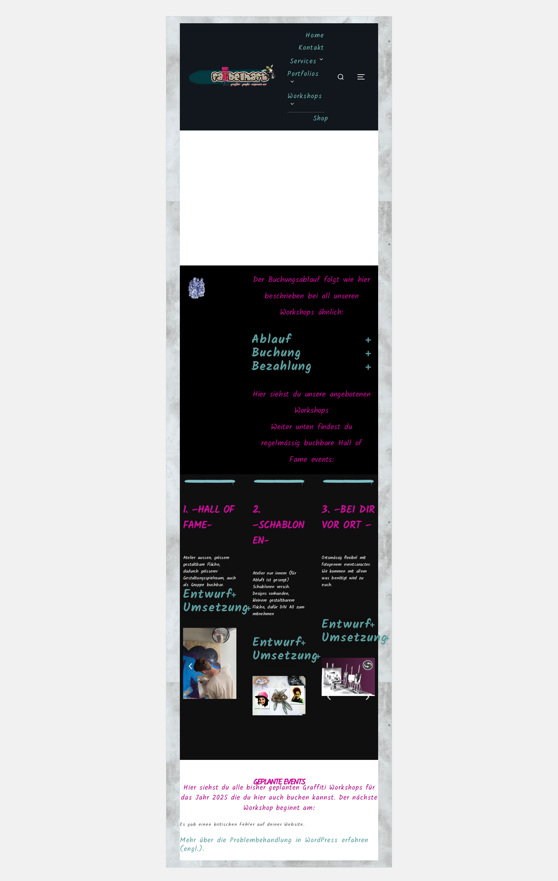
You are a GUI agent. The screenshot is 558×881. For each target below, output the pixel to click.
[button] (190, 666)
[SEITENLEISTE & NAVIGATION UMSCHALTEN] (363, 77)
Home (314, 35)
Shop (320, 118)
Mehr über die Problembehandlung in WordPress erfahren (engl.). (274, 845)
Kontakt (311, 48)
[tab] (312, 340)
